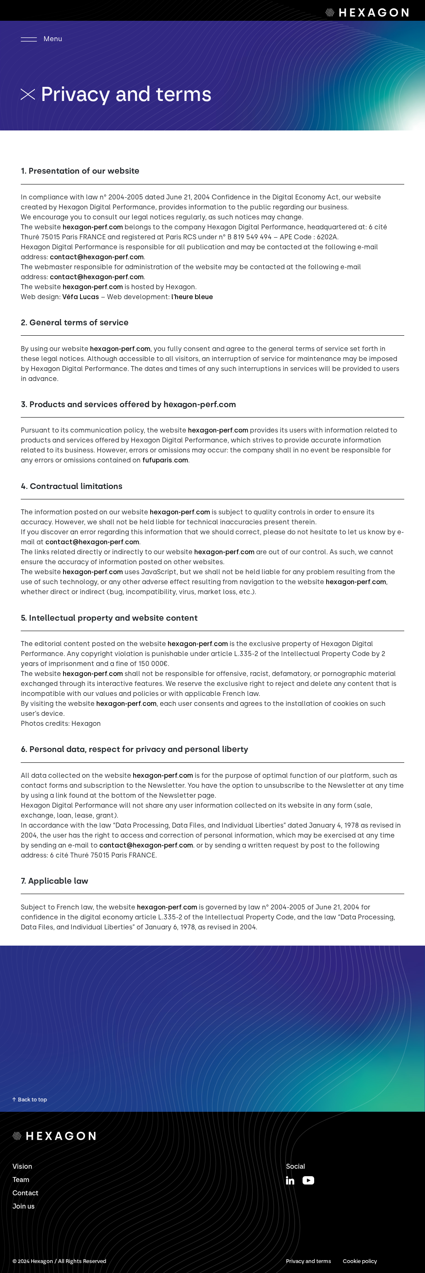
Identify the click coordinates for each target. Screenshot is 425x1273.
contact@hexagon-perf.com (97, 257)
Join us (23, 1206)
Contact (25, 1193)
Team (20, 1180)
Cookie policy (360, 1261)
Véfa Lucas (80, 297)
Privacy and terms (308, 1261)
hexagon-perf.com (93, 227)
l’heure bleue (192, 297)
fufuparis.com (165, 460)
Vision (22, 1166)
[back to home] (31, 94)
